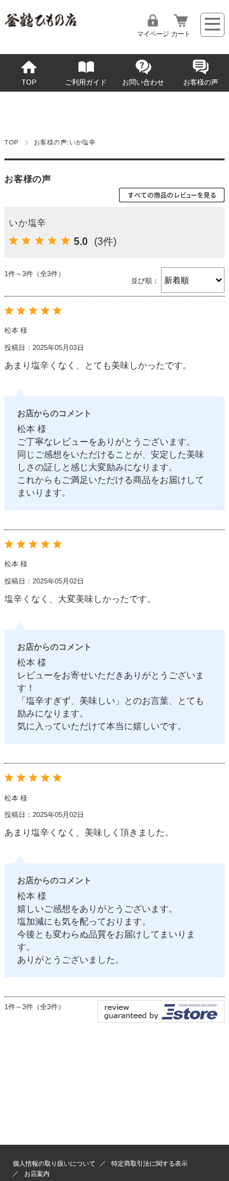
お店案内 (37, 1173)
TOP (29, 82)
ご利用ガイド (86, 82)
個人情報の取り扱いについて (54, 1163)
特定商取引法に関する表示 (149, 1163)
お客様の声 (200, 82)
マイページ (153, 34)
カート (180, 34)
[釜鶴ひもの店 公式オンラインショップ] (40, 23)
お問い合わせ (143, 82)
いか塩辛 (27, 223)
